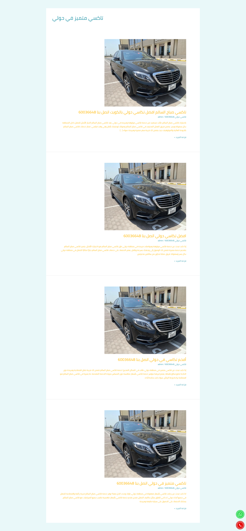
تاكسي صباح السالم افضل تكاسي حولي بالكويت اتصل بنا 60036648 (132, 112)
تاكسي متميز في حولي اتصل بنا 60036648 (151, 483)
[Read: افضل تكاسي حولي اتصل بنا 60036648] (145, 196)
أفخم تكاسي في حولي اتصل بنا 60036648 (152, 359)
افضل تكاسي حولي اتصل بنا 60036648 (155, 235)
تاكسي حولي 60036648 (175, 117)
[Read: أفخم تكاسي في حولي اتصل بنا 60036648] (145, 320)
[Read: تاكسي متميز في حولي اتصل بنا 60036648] (145, 444)
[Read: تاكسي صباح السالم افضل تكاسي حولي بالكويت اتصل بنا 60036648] (145, 72)
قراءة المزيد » (180, 137)
